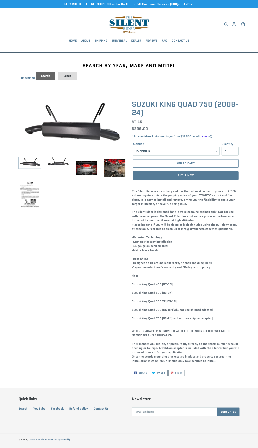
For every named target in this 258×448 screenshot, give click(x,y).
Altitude (138, 144)
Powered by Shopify (59, 439)
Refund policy (78, 409)
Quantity (227, 144)
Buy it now (186, 175)
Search (23, 409)
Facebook (57, 409)
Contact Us (101, 409)
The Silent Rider (37, 439)
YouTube (39, 409)
